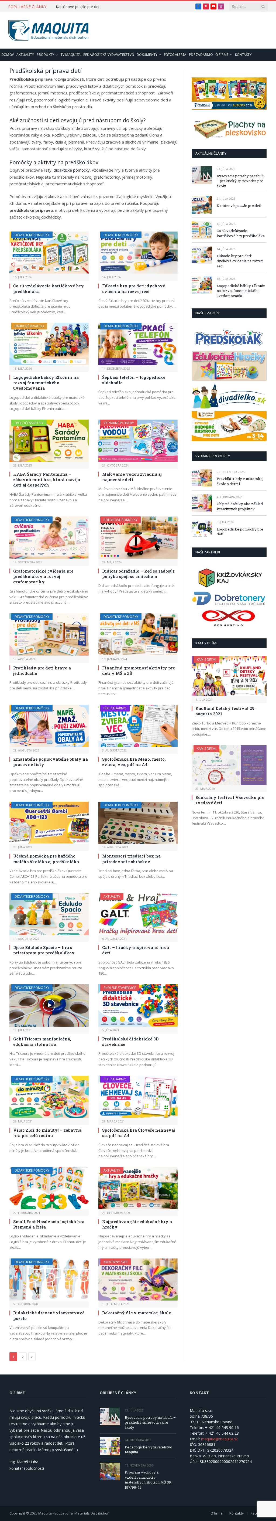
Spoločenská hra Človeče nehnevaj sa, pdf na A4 (138, 1132)
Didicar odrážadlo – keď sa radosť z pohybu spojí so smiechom (138, 573)
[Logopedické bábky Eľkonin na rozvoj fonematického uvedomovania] (49, 344)
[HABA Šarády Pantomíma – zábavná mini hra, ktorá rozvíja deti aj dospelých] (49, 441)
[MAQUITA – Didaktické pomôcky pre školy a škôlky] (48, 30)
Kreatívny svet (116, 1262)
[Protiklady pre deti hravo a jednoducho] (49, 634)
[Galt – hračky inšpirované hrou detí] (138, 914)
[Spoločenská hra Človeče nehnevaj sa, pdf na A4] (138, 1097)
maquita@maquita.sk (219, 1438)
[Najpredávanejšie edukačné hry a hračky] (138, 1188)
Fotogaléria (175, 54)
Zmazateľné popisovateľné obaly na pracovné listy (50, 761)
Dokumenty (147, 54)
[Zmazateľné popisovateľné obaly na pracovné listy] (49, 726)
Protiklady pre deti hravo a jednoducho (42, 670)
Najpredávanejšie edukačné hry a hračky (137, 1224)
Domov (7, 54)
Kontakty (243, 54)
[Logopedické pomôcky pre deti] (202, 528)
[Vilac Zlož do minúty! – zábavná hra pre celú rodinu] (49, 1097)
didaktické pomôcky (72, 170)
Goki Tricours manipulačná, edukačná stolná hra (42, 1041)
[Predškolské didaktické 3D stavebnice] (138, 1005)
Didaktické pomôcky (32, 235)
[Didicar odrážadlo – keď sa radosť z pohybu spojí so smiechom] (138, 537)
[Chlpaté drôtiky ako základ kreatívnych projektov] (202, 503)
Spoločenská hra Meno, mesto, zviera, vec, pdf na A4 (134, 761)
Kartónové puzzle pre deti (78, 6)
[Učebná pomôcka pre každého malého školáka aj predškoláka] (49, 823)
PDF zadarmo (201, 54)
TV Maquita (71, 54)
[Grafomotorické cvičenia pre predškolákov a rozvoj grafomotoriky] (49, 537)
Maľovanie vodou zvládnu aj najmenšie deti (132, 476)
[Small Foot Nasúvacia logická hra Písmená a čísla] (49, 1188)
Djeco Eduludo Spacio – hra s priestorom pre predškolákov (44, 950)
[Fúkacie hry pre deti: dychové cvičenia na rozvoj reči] (138, 253)
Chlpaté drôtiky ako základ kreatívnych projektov (240, 506)
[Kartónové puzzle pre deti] (202, 204)
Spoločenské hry (29, 423)
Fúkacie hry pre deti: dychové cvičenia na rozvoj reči (133, 288)
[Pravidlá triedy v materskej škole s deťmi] (202, 478)
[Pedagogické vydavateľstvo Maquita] (110, 1446)
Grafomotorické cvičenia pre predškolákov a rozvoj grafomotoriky (43, 576)
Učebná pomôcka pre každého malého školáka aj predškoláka (46, 858)
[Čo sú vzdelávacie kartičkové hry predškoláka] (49, 253)
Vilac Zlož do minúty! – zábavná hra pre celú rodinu (47, 1132)
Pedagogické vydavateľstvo (108, 54)
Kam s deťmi (206, 659)
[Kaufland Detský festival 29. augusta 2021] (229, 676)
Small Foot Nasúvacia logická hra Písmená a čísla (48, 1224)
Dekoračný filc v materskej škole (136, 1312)
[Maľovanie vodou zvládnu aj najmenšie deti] (138, 441)
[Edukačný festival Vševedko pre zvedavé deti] (229, 765)
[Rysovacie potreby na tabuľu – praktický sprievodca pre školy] (202, 175)
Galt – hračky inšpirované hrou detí (135, 950)
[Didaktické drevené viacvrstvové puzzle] (49, 1279)
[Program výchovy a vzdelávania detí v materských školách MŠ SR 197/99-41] (110, 1471)
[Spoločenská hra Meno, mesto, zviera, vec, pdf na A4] (138, 726)
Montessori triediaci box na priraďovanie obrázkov (131, 858)
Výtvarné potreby (119, 423)
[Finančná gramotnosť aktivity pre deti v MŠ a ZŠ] (138, 634)
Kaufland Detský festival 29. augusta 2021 (225, 711)
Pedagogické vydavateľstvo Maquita (148, 1450)
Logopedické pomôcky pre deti (240, 532)
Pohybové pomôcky (120, 520)
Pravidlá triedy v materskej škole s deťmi (240, 481)
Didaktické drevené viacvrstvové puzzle (48, 1315)
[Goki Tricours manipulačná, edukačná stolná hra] (49, 1005)
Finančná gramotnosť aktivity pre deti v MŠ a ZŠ (138, 670)
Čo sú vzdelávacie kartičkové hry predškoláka (48, 288)
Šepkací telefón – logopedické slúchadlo (133, 380)
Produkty (45, 54)
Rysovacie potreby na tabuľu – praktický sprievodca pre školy (240, 180)
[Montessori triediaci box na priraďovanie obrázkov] (138, 823)
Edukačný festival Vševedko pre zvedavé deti (229, 800)
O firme (222, 54)
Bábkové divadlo (29, 326)
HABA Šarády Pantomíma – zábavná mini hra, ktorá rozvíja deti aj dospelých (46, 479)
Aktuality (25, 54)
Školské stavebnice (120, 987)
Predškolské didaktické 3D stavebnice (130, 1041)
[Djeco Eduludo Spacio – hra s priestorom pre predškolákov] (49, 914)
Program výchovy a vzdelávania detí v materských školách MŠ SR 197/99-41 (148, 1480)
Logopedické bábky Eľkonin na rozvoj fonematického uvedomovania (46, 383)
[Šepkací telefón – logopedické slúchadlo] (138, 344)
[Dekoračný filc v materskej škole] (138, 1279)
